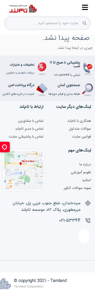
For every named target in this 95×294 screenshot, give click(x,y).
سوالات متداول (80, 129)
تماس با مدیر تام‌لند (29, 129)
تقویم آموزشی (81, 172)
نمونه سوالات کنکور (77, 188)
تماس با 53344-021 (67, 75)
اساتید (86, 180)
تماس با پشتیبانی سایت (26, 137)
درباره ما (85, 164)
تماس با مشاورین (31, 121)
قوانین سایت (81, 137)
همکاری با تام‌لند (79, 121)
